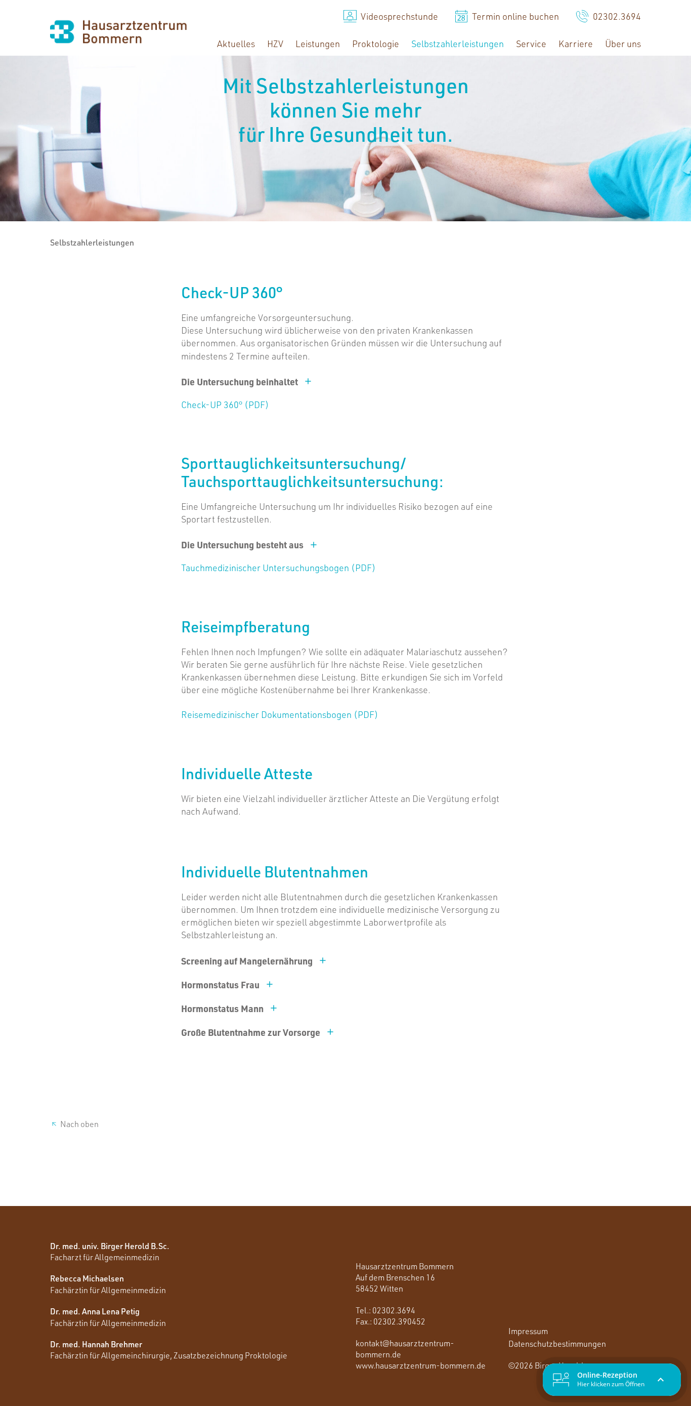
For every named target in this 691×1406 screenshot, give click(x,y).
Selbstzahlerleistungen (457, 43)
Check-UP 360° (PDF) (225, 404)
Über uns (623, 43)
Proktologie (375, 43)
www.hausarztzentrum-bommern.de (421, 1365)
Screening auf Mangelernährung (247, 961)
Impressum (528, 1331)
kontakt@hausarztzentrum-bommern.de (405, 1348)
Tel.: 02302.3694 (385, 1310)
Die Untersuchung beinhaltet (239, 381)
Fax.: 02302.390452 (390, 1321)
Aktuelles (236, 43)
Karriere (575, 43)
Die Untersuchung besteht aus (242, 544)
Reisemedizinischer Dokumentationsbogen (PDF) (279, 714)
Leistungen (317, 43)
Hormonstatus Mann (222, 1008)
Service (531, 43)
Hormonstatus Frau (220, 984)
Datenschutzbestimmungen (557, 1344)
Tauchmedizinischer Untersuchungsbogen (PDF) (278, 567)
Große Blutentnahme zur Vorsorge (250, 1032)
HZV (275, 43)
